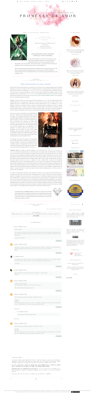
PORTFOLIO (47, 1)
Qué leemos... (75, 140)
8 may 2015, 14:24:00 (23, 244)
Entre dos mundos (31, 93)
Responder (58, 240)
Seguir (75, 130)
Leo (18, 311)
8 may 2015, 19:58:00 (23, 280)
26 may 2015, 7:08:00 (23, 294)
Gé (14, 256)
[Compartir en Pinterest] (38, 215)
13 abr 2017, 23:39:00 (23, 311)
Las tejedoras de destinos (35, 90)
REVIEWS (26, 1)
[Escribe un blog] (35, 215)
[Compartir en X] (36, 215)
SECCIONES (34, 1)
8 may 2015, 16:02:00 (19, 256)
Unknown (16, 244)
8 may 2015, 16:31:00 (22, 270)
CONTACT (40, 1)
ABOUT (21, 1)
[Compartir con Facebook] (37, 215)
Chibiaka (16, 270)
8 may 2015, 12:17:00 (22, 226)
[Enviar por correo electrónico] (33, 215)
